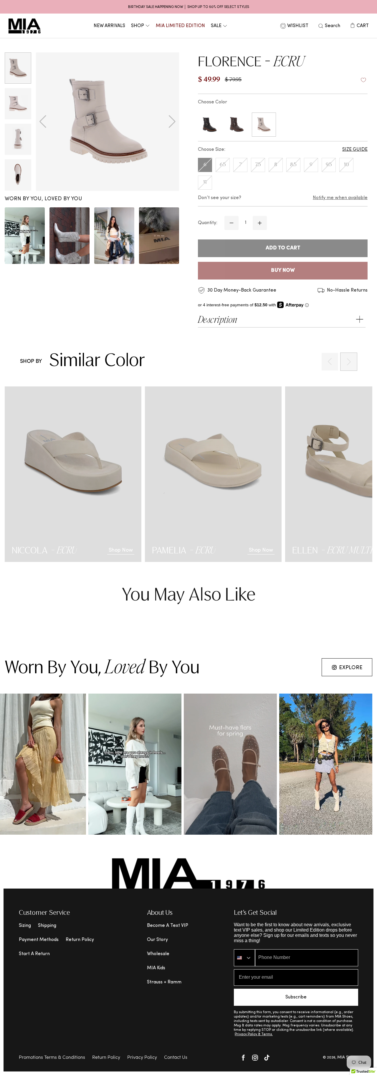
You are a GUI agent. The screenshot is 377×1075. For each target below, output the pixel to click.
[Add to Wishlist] (363, 80)
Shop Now (121, 550)
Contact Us (175, 1057)
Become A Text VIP (167, 925)
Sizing (25, 925)
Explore (351, 668)
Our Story (157, 939)
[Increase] (260, 223)
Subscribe (296, 997)
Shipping (47, 925)
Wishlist (297, 26)
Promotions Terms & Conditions (52, 1057)
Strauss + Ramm (164, 982)
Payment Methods (39, 939)
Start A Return (34, 954)
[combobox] (244, 957)
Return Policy (80, 939)
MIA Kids (156, 968)
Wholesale (158, 954)
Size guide (355, 149)
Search (332, 26)
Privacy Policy (142, 1057)
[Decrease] (231, 223)
